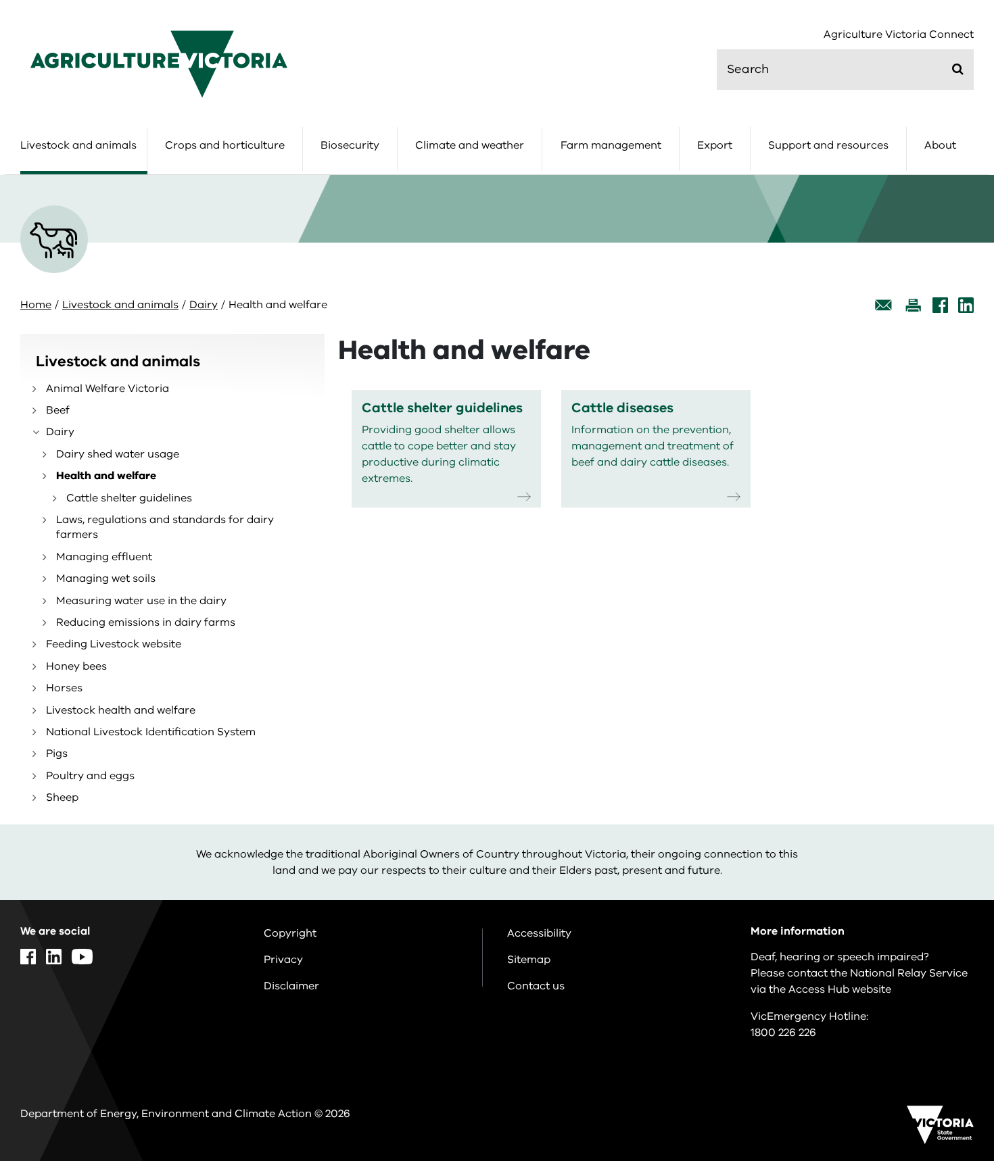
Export (714, 145)
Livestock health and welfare (120, 710)
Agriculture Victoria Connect (899, 34)
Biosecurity (350, 145)
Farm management (611, 145)
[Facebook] (940, 305)
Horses (64, 688)
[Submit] (958, 69)
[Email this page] (883, 305)
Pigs (57, 753)
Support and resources (828, 145)
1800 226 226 (783, 1032)
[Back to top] (941, 1022)
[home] (158, 63)
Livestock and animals (78, 145)
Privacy (283, 959)
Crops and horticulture (225, 145)
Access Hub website (839, 989)
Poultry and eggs (90, 775)
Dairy (203, 304)
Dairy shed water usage (117, 454)
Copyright (290, 933)
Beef (58, 410)
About (940, 145)
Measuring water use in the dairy (141, 600)
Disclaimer (291, 986)
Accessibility (539, 933)
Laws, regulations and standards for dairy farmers (165, 527)
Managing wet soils (106, 578)
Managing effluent (104, 556)
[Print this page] (912, 305)
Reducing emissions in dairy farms (145, 622)
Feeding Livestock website (113, 644)
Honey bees (76, 666)
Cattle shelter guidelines (129, 498)
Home (35, 304)
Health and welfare (106, 475)
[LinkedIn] (966, 305)
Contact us (536, 986)
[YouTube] (82, 956)
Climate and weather (469, 145)
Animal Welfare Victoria (107, 388)
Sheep (62, 797)
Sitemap (528, 959)
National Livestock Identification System (151, 731)
